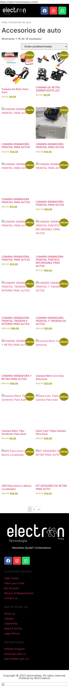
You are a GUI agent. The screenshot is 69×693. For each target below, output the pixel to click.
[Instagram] (53, 11)
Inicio (4, 22)
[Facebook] (45, 11)
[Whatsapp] (62, 11)
